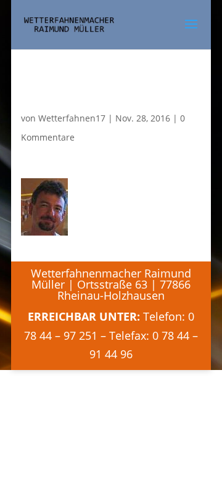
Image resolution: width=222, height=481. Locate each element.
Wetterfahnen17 (71, 118)
